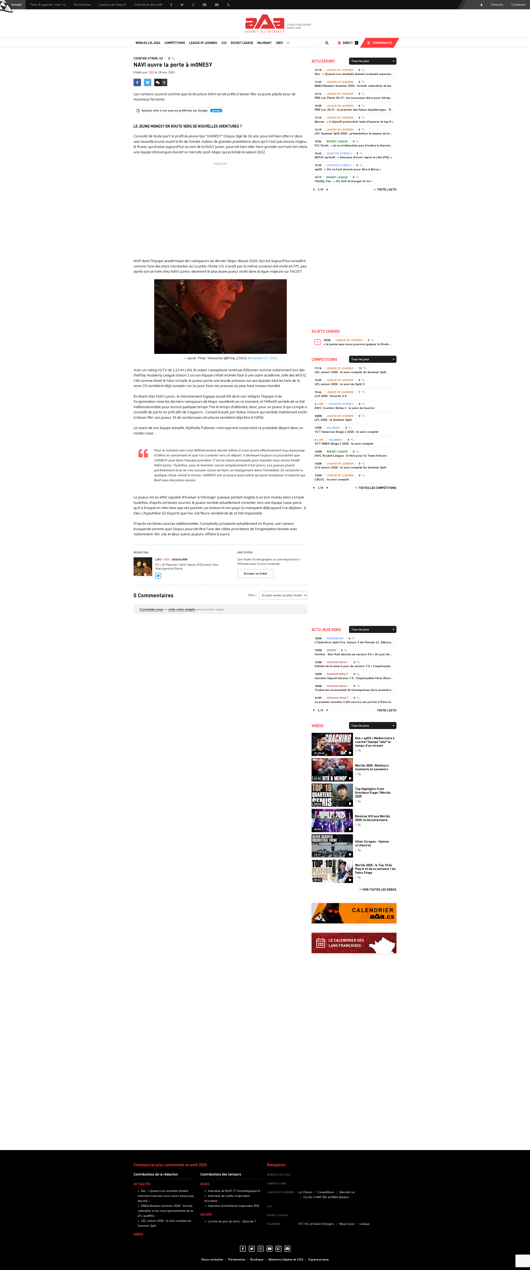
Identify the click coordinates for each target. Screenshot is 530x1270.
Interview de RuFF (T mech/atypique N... (235, 1191)
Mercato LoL (347, 1192)
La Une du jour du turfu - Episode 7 (232, 1221)
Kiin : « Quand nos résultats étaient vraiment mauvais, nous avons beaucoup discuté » (166, 1196)
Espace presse (318, 1259)
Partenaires (82, 4)
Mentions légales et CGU (286, 1259)
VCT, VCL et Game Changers (316, 1223)
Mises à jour (346, 1223)
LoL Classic (305, 1192)
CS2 (224, 43)
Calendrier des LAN (148, 4)
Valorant (264, 43)
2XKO (279, 43)
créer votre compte (181, 609)
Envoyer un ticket (255, 573)
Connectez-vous (151, 609)
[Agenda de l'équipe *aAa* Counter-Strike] (354, 913)
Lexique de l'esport (112, 4)
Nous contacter (212, 1259)
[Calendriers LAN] (354, 943)
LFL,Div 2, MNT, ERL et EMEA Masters (326, 1197)
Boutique (256, 1259)
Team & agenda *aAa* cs (48, 4)
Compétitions (174, 43)
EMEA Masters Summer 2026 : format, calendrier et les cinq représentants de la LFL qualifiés (165, 1211)
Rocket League (242, 43)
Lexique (365, 1223)
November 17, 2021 (263, 358)
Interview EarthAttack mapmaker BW (233, 1206)
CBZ (151, 72)
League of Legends (203, 43)
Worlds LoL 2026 (148, 43)
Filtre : (252, 595)
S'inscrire (497, 4)
